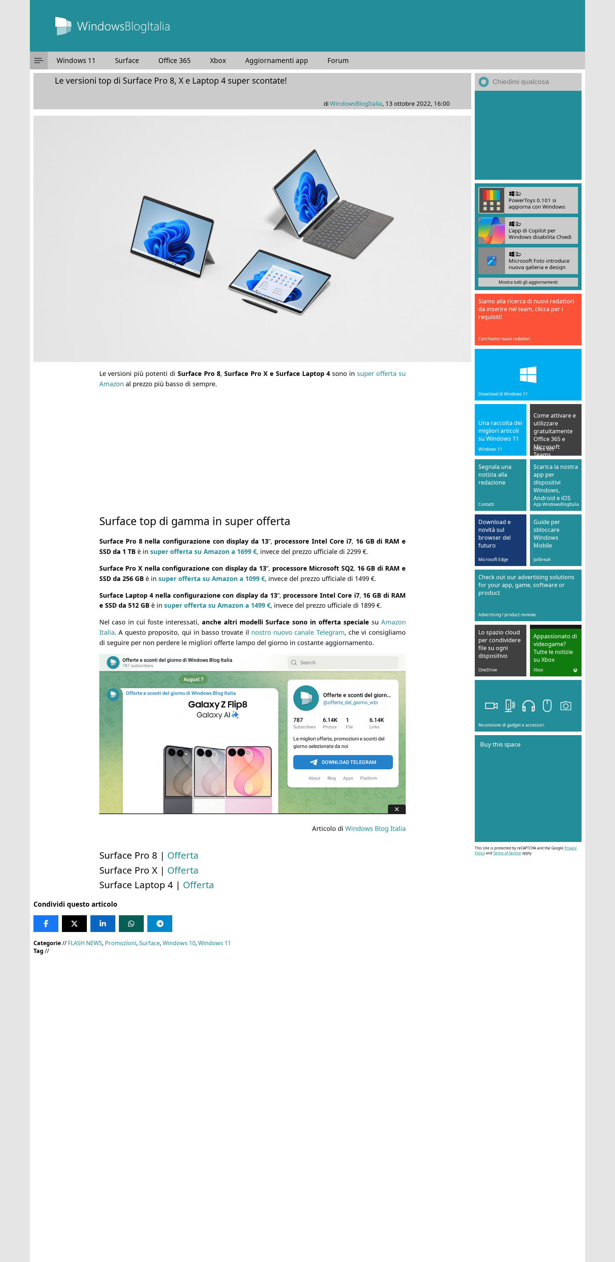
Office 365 (174, 60)
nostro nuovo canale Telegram (298, 632)
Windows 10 (179, 943)
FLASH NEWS (85, 943)
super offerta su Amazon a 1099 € (211, 578)
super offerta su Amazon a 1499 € (217, 605)
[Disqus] (252, 1166)
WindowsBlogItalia (356, 103)
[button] (39, 60)
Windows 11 (76, 60)
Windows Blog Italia (375, 828)
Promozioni (120, 943)
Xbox (218, 60)
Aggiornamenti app (276, 60)
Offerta (183, 855)
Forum (338, 60)
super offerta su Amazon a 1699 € (203, 551)
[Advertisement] (252, 445)
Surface (127, 60)
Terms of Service (507, 852)
